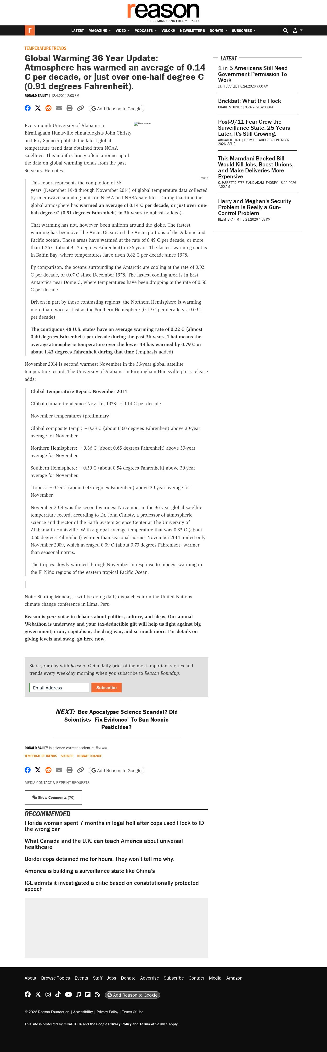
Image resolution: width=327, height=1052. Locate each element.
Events (81, 978)
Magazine (98, 30)
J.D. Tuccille (227, 85)
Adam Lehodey (266, 182)
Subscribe (242, 30)
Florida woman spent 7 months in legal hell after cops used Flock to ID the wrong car (114, 826)
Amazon (234, 978)
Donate (217, 30)
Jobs (111, 978)
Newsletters (192, 30)
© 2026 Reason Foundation (47, 1011)
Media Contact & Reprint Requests (57, 782)
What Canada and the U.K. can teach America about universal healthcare (104, 844)
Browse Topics (55, 978)
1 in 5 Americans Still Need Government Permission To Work (253, 74)
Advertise (149, 978)
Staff (97, 978)
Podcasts (144, 30)
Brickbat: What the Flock (249, 101)
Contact (196, 978)
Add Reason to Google (118, 109)
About (30, 978)
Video (121, 30)
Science (67, 756)
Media (215, 978)
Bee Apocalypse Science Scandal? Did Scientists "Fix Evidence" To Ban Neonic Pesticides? (116, 719)
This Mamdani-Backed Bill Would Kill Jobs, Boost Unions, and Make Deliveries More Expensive (255, 167)
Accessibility (83, 1011)
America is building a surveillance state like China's (90, 871)
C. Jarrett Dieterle (233, 182)
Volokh (168, 30)
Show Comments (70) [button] (55, 797)
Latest (77, 30)
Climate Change (89, 756)
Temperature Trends (45, 48)
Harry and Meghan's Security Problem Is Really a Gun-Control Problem (254, 207)
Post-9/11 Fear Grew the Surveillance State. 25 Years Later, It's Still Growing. (254, 127)
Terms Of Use (132, 1011)
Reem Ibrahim (228, 219)
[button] (297, 30)
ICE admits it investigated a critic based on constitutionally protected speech (112, 886)
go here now (90, 639)
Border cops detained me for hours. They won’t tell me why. (100, 859)
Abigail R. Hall (229, 139)
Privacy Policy (107, 1011)
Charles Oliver (230, 106)
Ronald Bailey (36, 95)
